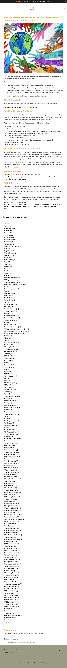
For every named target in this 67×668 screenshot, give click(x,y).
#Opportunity (9, 257)
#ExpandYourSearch (11, 582)
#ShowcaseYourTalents (12, 559)
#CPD (7, 374)
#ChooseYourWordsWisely (13, 515)
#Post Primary (10, 324)
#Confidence (9, 340)
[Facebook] (53, 650)
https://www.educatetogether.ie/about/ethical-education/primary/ (27, 177)
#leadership (9, 307)
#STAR (7, 418)
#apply (7, 427)
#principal (8, 295)
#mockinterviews (10, 613)
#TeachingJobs (9, 465)
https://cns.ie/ (22, 179)
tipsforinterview (10, 398)
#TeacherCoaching (10, 470)
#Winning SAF (9, 347)
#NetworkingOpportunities (13, 492)
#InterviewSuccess (11, 461)
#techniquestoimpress (12, 443)
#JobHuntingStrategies (12, 497)
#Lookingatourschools (12, 396)
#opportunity (9, 251)
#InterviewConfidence (11, 454)
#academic (8, 436)
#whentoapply (9, 430)
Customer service (9, 650)
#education (36, 204)
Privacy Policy (8, 652)
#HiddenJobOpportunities (13, 584)
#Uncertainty (9, 255)
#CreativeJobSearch (11, 501)
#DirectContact (9, 593)
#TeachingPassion (10, 541)
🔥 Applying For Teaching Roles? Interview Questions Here (33, 2)
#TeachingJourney (10, 571)
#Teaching (8, 336)
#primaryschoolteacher (46, 204)
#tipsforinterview (10, 412)
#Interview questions (12, 277)
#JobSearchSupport (11, 602)
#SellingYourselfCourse (12, 506)
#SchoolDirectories (11, 591)
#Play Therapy (9, 260)
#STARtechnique (10, 383)
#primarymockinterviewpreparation (44, 206)
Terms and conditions (22, 650)
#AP (6, 302)
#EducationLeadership (12, 456)
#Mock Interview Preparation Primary (16, 331)
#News (8, 226)
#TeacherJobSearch (11, 474)
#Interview (8, 275)
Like (5, 214)
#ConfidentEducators (11, 463)
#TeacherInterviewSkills (12, 530)
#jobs (54, 204)
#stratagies (8, 403)
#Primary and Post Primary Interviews (16, 329)
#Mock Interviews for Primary (14, 333)
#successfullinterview (12, 414)
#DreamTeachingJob (11, 566)
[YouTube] (58, 650)
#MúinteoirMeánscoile (12, 318)
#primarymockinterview (27, 206)
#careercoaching (27, 204)
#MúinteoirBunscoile (11, 316)
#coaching (8, 409)
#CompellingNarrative (11, 573)
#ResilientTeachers (11, 557)
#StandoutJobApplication (12, 564)
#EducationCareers (11, 494)
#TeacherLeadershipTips (12, 508)
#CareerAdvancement (11, 532)
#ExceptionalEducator (11, 553)
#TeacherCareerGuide (11, 604)
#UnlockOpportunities (11, 597)
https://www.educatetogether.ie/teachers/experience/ (20, 107)
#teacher (8, 273)
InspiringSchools (10, 389)
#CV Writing (8, 360)
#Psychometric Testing (12, 349)
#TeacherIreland (10, 311)
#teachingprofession (11, 421)
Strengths (8, 354)
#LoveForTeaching (10, 548)
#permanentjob (9, 293)
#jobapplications (12, 204)
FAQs (6, 620)
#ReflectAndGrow (10, 555)
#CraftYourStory (10, 546)
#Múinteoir (8, 313)
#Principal (8, 609)
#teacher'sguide (10, 400)
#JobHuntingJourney (11, 606)
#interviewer (9, 441)
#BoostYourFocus (10, 488)
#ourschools (9, 367)
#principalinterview (11, 618)
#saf (5, 206)
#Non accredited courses (12, 342)
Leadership (8, 387)
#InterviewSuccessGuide (12, 510)
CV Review (8, 356)
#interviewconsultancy (12, 611)
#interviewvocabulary (11, 450)
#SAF (58, 204)
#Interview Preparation (12, 327)
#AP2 (7, 380)
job (6, 416)
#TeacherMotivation (11, 499)
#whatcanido (9, 244)
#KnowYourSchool (10, 524)
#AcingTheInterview (11, 526)
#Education (9, 338)
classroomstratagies (11, 405)
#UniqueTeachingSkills (12, 550)
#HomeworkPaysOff (11, 521)
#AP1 (7, 378)
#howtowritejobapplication (13, 439)
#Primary (8, 322)
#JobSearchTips (10, 481)
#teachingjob (9, 423)
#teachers (8, 271)
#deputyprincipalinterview (13, 615)
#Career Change (10, 253)
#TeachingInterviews (11, 503)
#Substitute (8, 266)
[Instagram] (55, 650)
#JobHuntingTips (10, 580)
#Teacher (8, 233)
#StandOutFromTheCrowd (13, 535)
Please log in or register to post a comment (21, 642)
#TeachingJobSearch (11, 575)
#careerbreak (9, 235)
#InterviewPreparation (12, 472)
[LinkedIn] (61, 650)
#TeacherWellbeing (11, 490)
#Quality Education (10, 376)
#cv (8, 206)
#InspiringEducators (11, 568)
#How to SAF (9, 345)
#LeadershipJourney (11, 528)
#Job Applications (15, 206)
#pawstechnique (10, 445)
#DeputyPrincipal (10, 304)
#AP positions (10, 300)
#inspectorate (9, 365)
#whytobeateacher (10, 425)
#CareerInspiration (10, 486)
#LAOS (7, 394)
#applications (9, 358)
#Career (20, 204)
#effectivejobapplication (12, 434)
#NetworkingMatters (11, 586)
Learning (8, 392)
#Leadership (9, 298)
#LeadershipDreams (11, 537)
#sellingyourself (10, 320)
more (56, 199)
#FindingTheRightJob (11, 577)
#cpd (6, 362)
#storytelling (9, 448)
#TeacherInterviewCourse (13, 539)
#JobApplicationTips (11, 544)
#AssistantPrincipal (11, 309)
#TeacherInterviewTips (12, 452)
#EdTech (7, 385)
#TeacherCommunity (11, 588)
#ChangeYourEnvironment (12, 479)
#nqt (6, 369)
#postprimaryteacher (11, 289)
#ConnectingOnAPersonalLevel (14, 519)
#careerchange (10, 237)
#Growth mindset (10, 351)
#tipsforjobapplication (11, 432)
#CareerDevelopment (11, 468)
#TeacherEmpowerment (12, 459)
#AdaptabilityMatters (11, 517)
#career (7, 371)
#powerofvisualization (12, 407)
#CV (56, 206)
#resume (7, 291)
